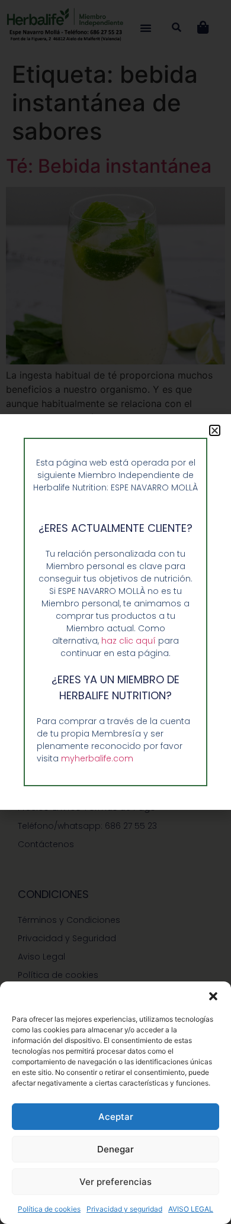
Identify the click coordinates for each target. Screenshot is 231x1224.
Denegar (115, 1149)
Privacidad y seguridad (124, 1208)
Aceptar (115, 1116)
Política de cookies (49, 1208)
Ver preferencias (115, 1181)
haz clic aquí (129, 641)
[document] (115, 612)
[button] (213, 996)
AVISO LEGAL (190, 1208)
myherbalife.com (97, 758)
